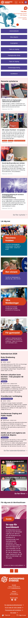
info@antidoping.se (15, 588)
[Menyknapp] (25, 2)
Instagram (15, 600)
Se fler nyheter (19, 215)
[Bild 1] (10, 24)
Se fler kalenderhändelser (14, 451)
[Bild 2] (14, 24)
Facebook (12, 600)
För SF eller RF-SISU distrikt (13, 607)
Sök (16, 2)
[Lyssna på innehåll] (20, 2)
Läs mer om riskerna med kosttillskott (13, 565)
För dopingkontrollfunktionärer (13, 605)
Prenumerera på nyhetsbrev (13, 610)
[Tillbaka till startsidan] (6, 2)
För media (13, 612)
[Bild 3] (17, 24)
